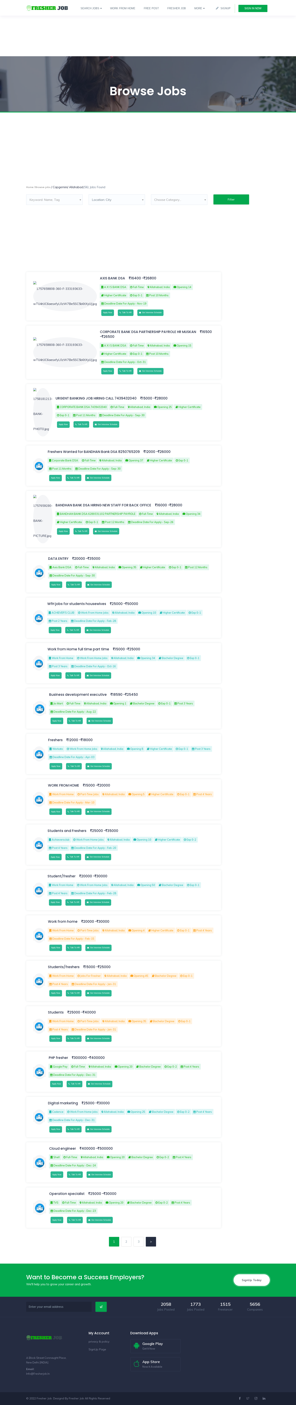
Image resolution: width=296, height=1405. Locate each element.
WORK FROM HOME (63, 785)
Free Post (151, 8)
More (198, 8)
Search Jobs (90, 8)
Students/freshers (64, 967)
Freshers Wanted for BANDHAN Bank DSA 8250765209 (94, 451)
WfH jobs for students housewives (77, 603)
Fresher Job (76, 1398)
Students (56, 1012)
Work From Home (122, 8)
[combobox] (54, 199)
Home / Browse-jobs (38, 187)
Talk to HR (126, 313)
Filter (231, 199)
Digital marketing (63, 1103)
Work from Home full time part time (79, 649)
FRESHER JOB (176, 8)
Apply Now (107, 313)
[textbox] (54, 199)
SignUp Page (97, 1349)
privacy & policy (99, 1341)
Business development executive (78, 694)
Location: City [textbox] (102, 200)
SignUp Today (252, 1280)
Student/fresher (62, 876)
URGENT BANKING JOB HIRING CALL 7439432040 (96, 398)
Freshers (55, 740)
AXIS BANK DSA (113, 278)
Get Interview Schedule (151, 313)
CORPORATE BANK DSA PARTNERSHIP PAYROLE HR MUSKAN (148, 331)
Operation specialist (67, 1193)
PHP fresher (58, 1057)
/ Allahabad (75, 187)
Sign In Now (252, 8)
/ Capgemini (59, 187)
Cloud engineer (62, 1148)
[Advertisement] (121, 28)
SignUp (225, 8)
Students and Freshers (67, 830)
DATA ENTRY (58, 558)
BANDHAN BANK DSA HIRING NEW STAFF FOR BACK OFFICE (103, 505)
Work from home (63, 921)
